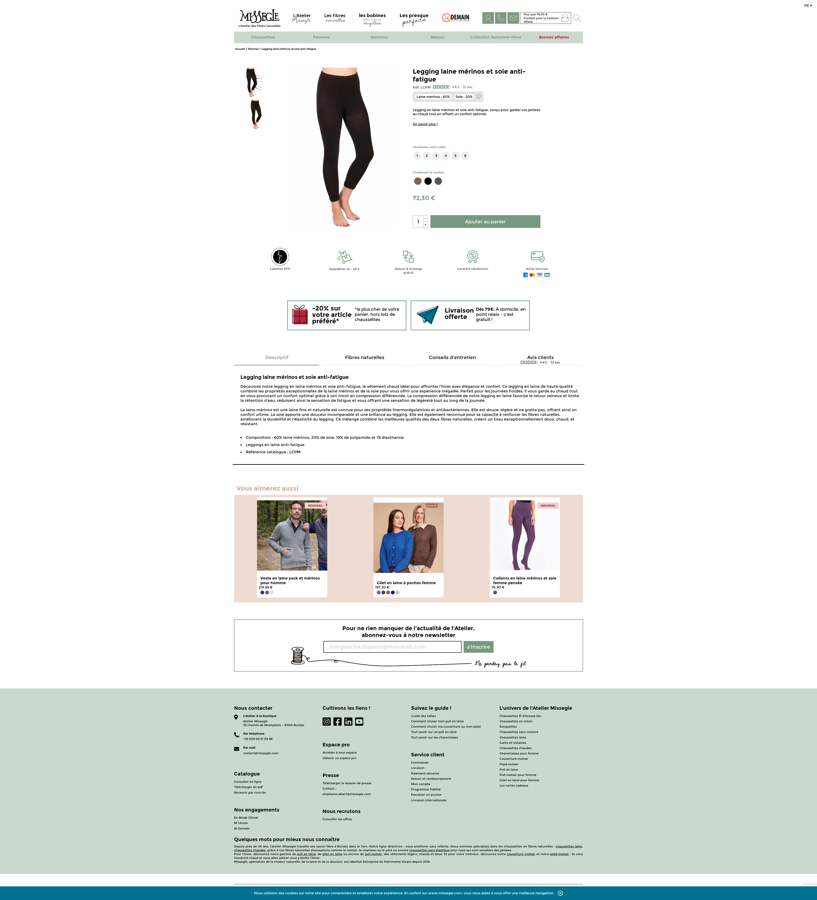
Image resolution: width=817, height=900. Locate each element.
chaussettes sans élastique (429, 850)
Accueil (240, 48)
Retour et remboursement (431, 779)
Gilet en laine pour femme (519, 780)
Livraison (417, 768)
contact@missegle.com (260, 753)
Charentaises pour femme (519, 753)
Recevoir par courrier (250, 792)
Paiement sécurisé (425, 773)
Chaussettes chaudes (515, 748)
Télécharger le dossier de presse (347, 783)
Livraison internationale (429, 800)
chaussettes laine (569, 846)
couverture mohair (521, 854)
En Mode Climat (246, 818)
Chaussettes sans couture (519, 732)
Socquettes (508, 726)
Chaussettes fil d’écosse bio (520, 716)
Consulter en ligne (248, 782)
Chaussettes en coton (516, 721)
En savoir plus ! (425, 124)
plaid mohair (559, 854)
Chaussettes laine (513, 737)
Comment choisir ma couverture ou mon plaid (446, 726)
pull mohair (373, 854)
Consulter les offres (337, 819)
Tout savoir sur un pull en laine (434, 732)
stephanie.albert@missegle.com (347, 794)
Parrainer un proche (426, 795)
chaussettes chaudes (250, 850)
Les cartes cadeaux (514, 785)
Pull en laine (509, 769)
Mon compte (420, 784)
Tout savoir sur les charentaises (434, 737)
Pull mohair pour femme (518, 775)
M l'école (241, 823)
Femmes (253, 48)
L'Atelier (301, 18)
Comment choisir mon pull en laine (437, 721)
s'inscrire (478, 647)
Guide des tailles (423, 716)
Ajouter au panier (485, 222)
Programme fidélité (426, 789)
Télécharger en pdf (248, 787)
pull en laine (306, 854)
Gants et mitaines (513, 743)
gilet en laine (332, 854)
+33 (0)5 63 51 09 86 (258, 739)
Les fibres (334, 18)
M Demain (242, 828)
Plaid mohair (509, 764)
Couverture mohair (514, 759)
